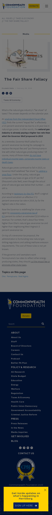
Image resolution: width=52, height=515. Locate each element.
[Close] (45, 490)
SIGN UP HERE (24, 505)
